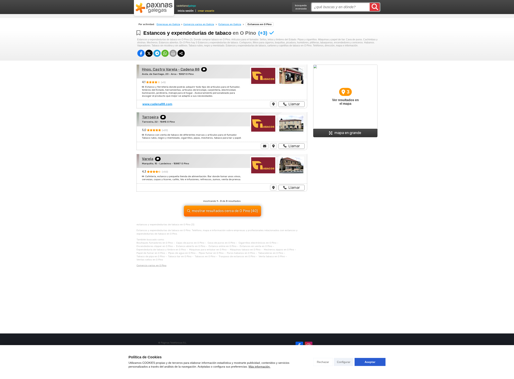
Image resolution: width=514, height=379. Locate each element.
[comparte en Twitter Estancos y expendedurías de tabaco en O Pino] (149, 53)
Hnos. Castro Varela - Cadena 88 (171, 69)
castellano (182, 5)
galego (192, 5)
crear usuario (206, 10)
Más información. (259, 366)
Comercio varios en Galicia (198, 24)
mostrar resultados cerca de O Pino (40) (225, 211)
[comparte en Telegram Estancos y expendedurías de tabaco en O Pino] (157, 53)
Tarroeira (150, 117)
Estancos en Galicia (229, 24)
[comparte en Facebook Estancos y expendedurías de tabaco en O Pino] (141, 53)
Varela (147, 159)
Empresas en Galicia (168, 24)
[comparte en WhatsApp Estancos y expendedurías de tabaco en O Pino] (165, 53)
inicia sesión (186, 10)
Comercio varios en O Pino (151, 265)
